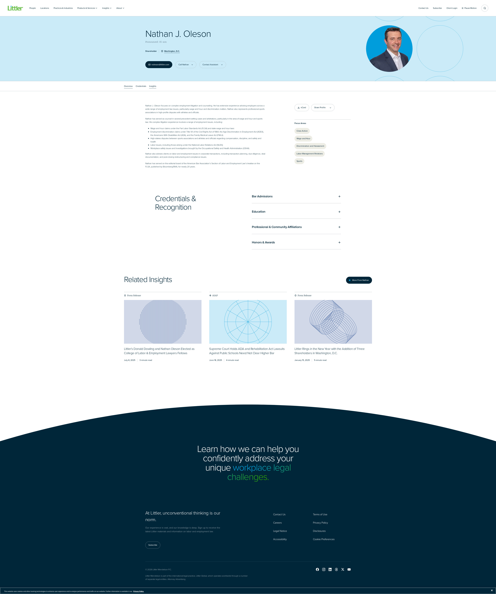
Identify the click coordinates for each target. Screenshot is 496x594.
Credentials (141, 86)
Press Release (134, 295)
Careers (277, 522)
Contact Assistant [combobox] (210, 64)
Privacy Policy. (138, 591)
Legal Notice (280, 531)
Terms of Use (320, 514)
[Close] (492, 590)
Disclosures (319, 531)
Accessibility (280, 539)
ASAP (215, 295)
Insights (152, 86)
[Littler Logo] (15, 8)
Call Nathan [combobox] (184, 64)
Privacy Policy (320, 522)
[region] (248, 591)
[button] (317, 569)
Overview (128, 86)
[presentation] (163, 322)
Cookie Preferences (324, 539)
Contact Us (279, 514)
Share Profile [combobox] (320, 107)
